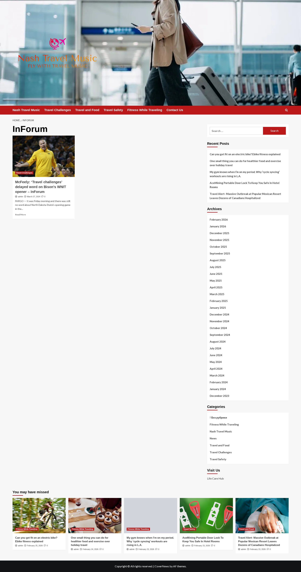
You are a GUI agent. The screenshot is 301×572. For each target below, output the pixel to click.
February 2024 (219, 382)
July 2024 (215, 348)
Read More (20, 214)
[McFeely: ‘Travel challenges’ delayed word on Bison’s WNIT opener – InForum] (44, 156)
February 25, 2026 (35, 546)
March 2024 (217, 375)
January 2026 (218, 226)
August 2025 (218, 260)
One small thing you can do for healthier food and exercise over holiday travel (245, 163)
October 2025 (218, 246)
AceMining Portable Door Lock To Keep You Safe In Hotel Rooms (244, 185)
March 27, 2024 (33, 197)
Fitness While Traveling (144, 110)
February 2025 (219, 300)
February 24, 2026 (90, 549)
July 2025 (215, 267)
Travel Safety (113, 110)
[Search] (286, 110)
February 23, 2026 (146, 549)
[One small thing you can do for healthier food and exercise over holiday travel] (94, 515)
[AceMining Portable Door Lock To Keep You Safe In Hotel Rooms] (206, 515)
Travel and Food (87, 110)
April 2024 (216, 368)
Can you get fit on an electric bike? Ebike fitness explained (245, 154)
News (213, 438)
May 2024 (216, 361)
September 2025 (220, 253)
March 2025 (217, 294)
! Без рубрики (218, 417)
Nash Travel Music (26, 110)
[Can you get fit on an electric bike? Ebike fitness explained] (39, 515)
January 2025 (218, 307)
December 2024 (219, 314)
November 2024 (219, 321)
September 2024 (220, 334)
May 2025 (216, 280)
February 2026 (219, 219)
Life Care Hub (215, 478)
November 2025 (219, 239)
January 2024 (218, 389)
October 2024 (218, 328)
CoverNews (162, 566)
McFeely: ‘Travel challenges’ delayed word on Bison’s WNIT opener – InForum (40, 187)
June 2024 (216, 355)
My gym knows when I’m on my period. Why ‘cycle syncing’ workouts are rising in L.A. (245, 174)
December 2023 (219, 395)
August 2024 (218, 341)
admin (20, 197)
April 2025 (216, 287)
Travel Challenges (57, 110)
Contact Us (175, 110)
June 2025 (216, 273)
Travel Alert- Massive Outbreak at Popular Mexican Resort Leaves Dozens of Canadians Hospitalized (245, 196)
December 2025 (219, 233)
